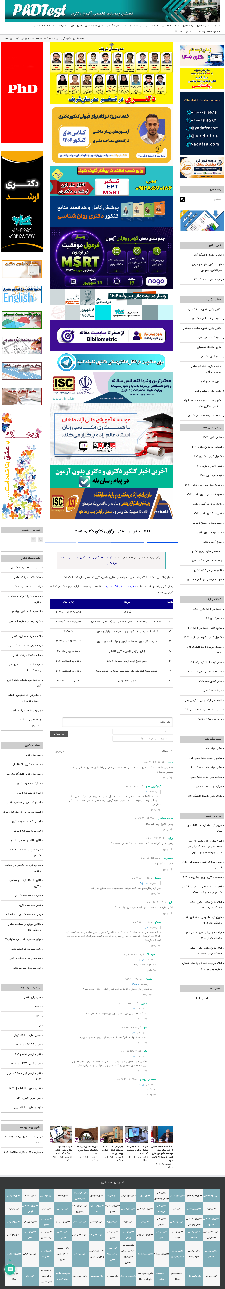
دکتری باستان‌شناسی (145, 1208)
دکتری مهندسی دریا (161, 1253)
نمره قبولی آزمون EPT (29, 1098)
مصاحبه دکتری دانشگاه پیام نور (24, 774)
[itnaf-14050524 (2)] (111, 373)
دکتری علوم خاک (80, 1253)
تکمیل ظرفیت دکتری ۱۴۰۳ (208, 456)
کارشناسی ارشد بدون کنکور (207, 609)
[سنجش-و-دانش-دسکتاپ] (111, 167)
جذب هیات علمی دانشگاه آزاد (206, 767)
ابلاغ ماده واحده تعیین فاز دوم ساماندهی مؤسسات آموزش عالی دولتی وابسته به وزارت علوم (162, 1153)
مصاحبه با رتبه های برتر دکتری (204, 416)
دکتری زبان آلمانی (13, 1234)
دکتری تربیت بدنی (128, 1208)
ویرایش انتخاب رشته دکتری (26, 710)
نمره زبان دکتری (32, 997)
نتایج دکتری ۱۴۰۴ (212, 437)
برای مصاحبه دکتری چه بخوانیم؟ (23, 939)
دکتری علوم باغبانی (30, 1253)
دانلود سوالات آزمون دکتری (206, 319)
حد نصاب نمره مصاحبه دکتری (25, 958)
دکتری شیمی (46, 1208)
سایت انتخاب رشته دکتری (26, 655)
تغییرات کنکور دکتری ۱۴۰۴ (208, 513)
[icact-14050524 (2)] (111, 489)
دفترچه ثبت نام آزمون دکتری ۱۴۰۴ (203, 485)
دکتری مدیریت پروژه (128, 1276)
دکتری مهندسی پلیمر (145, 1234)
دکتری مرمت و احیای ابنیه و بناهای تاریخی (46, 1276)
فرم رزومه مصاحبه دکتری (27, 831)
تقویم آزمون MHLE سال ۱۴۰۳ (25, 1088)
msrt (38, 1007)
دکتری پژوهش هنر (80, 1276)
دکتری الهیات (211, 1208)
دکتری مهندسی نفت (96, 1234)
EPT (38, 1016)
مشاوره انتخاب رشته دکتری (26, 568)
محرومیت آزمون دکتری (209, 532)
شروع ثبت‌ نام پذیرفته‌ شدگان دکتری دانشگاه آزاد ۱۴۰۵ (137, 1150)
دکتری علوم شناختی (80, 1221)
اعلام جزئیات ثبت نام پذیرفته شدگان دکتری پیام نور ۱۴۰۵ (112, 1150)
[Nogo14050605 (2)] (111, 229)
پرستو (141, 960)
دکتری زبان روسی (13, 1221)
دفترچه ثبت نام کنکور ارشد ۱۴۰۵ (204, 672)
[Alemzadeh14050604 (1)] (111, 404)
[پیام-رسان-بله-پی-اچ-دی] (111, 466)
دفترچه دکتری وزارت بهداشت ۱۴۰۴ (22, 1152)
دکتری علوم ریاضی (177, 1221)
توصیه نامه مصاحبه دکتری (26, 821)
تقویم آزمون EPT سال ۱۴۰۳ (26, 1064)
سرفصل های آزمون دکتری (205, 551)
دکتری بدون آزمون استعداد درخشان (202, 328)
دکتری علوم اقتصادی (194, 1195)
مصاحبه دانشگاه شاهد (210, 719)
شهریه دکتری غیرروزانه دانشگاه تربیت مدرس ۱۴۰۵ (87, 1150)
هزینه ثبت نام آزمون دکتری (207, 504)
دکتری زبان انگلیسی (13, 1253)
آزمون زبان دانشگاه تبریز (27, 1107)
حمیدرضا (144, 883)
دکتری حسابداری (96, 1195)
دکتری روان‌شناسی (194, 1208)
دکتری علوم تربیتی (46, 1195)
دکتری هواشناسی (96, 1221)
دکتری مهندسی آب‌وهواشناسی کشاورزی (63, 1254)
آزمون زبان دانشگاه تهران (27, 1035)
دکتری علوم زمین (63, 1208)
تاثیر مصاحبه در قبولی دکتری (25, 949)
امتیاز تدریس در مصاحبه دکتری (24, 802)
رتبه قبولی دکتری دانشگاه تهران (24, 646)
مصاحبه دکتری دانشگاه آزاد (26, 764)
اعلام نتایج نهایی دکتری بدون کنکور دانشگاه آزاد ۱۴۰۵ (63, 1150)
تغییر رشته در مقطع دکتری (207, 523)
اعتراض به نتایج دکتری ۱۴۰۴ (206, 447)
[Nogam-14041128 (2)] (111, 105)
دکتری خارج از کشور (210, 381)
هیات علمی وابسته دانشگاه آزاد (205, 796)
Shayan (135, 984)
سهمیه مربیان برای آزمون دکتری (204, 580)
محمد (145, 792)
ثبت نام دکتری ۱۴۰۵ (211, 475)
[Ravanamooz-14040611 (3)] (111, 198)
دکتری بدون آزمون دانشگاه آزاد (204, 309)
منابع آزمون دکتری (211, 357)
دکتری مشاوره (30, 1195)
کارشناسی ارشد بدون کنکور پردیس (203, 700)
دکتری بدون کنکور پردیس (207, 391)
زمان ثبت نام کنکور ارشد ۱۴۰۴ (206, 662)
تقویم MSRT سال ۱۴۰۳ (28, 1045)
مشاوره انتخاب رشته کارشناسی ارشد (202, 710)
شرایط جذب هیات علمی (209, 786)
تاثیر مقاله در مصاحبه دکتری (25, 840)
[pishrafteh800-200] (111, 290)
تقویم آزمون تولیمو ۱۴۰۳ (28, 1054)
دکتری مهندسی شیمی (80, 1234)
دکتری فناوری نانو (30, 1221)
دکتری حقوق (145, 1195)
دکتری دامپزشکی (13, 1195)
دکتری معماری (112, 1276)
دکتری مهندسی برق (63, 1221)
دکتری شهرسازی (97, 1276)
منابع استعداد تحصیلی (209, 347)
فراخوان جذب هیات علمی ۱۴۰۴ (205, 758)
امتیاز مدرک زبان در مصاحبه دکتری (22, 812)
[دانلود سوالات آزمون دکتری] (202, 213)
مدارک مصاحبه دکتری (29, 783)
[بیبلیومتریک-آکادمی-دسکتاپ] (111, 321)
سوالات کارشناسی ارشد (209, 691)
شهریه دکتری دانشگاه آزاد (208, 255)
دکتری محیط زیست (145, 1253)
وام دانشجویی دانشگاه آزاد (207, 280)
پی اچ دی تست (153, 586)
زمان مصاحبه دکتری (30, 905)
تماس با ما (202, 998)
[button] (176, 31)
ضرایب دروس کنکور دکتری (205, 561)
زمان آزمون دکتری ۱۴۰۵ (209, 466)
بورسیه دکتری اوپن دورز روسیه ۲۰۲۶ (202, 877)
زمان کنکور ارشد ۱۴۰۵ (210, 681)
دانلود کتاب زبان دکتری (209, 338)
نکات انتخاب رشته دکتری (27, 577)
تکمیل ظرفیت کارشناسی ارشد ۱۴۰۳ (203, 637)
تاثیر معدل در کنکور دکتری (207, 570)
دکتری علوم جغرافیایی (211, 1195)
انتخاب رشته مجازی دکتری (26, 636)
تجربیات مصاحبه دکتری (28, 896)
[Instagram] (40, 539)
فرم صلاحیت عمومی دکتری (26, 968)
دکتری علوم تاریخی (177, 1195)
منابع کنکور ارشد (213, 618)
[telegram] (111, 352)
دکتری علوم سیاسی (128, 1195)
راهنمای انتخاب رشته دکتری (25, 587)
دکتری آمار (145, 1221)
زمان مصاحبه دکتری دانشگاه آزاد (23, 915)
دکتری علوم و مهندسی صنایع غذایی (112, 1254)
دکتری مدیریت (112, 1195)
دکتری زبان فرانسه (13, 1208)
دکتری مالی (177, 1208)
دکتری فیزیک (128, 1221)
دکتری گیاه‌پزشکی (194, 1276)
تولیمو (37, 1026)
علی (146, 927)
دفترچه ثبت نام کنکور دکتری (120, 586)
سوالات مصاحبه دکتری (28, 793)
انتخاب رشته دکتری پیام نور (26, 611)
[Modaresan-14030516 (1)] (111, 43)
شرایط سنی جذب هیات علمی (206, 777)
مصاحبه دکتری (33, 755)
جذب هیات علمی (213, 748)
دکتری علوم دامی (211, 1276)
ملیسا (132, 1009)
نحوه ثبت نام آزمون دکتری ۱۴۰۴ (204, 494)
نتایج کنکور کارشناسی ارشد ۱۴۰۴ (204, 628)
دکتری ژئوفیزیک (112, 1221)
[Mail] (33, 539)
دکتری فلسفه (63, 1195)
